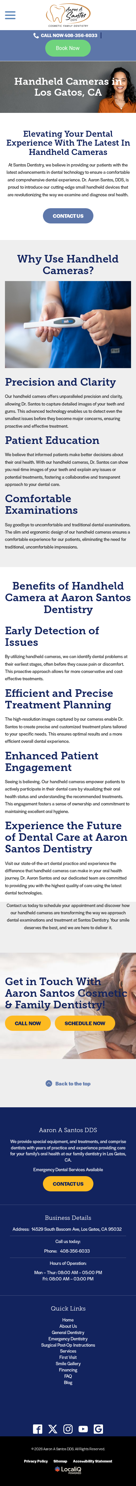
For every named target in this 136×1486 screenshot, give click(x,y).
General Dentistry (68, 1332)
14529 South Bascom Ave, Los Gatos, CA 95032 (76, 1229)
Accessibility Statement (92, 1461)
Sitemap (60, 1461)
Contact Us (68, 215)
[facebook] (38, 1429)
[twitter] (53, 1429)
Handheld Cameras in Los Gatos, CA (68, 87)
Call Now (28, 1023)
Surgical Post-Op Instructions (68, 1345)
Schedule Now (85, 1023)
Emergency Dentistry (68, 1338)
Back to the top (72, 1083)
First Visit (68, 1357)
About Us (68, 1326)
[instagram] (68, 1429)
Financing (68, 1369)
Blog (68, 1382)
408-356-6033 (75, 1251)
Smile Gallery (68, 1363)
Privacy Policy (36, 1461)
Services (68, 1351)
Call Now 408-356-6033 (69, 35)
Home (68, 1320)
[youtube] (83, 1429)
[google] (98, 1429)
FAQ (68, 1376)
